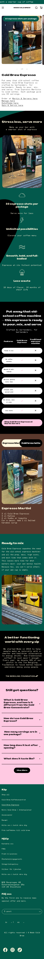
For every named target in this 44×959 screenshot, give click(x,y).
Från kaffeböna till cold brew (16, 830)
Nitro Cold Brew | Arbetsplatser (17, 810)
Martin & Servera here (25, 99)
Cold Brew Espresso (10, 805)
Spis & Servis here (12, 105)
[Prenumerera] (39, 911)
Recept (5, 820)
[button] (2, 7)
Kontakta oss (7, 844)
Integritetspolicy (10, 864)
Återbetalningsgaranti (12, 859)
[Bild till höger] (26, 69)
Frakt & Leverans (9, 854)
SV (6, 922)
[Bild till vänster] (17, 69)
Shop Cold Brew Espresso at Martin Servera (18, 423)
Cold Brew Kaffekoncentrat (14, 800)
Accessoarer (7, 815)
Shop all (5, 795)
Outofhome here (10, 103)
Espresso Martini (13, 443)
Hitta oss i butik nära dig (14, 825)
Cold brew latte (30, 443)
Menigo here (8, 101)
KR (18, 922)
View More (22, 770)
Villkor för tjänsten (11, 869)
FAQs (4, 849)
